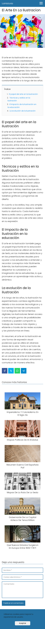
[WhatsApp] (17, 370)
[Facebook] (4, 370)
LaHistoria (7, 3)
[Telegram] (23, 370)
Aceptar (22, 623)
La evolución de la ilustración (23, 111)
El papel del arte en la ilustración (23, 94)
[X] (11, 370)
